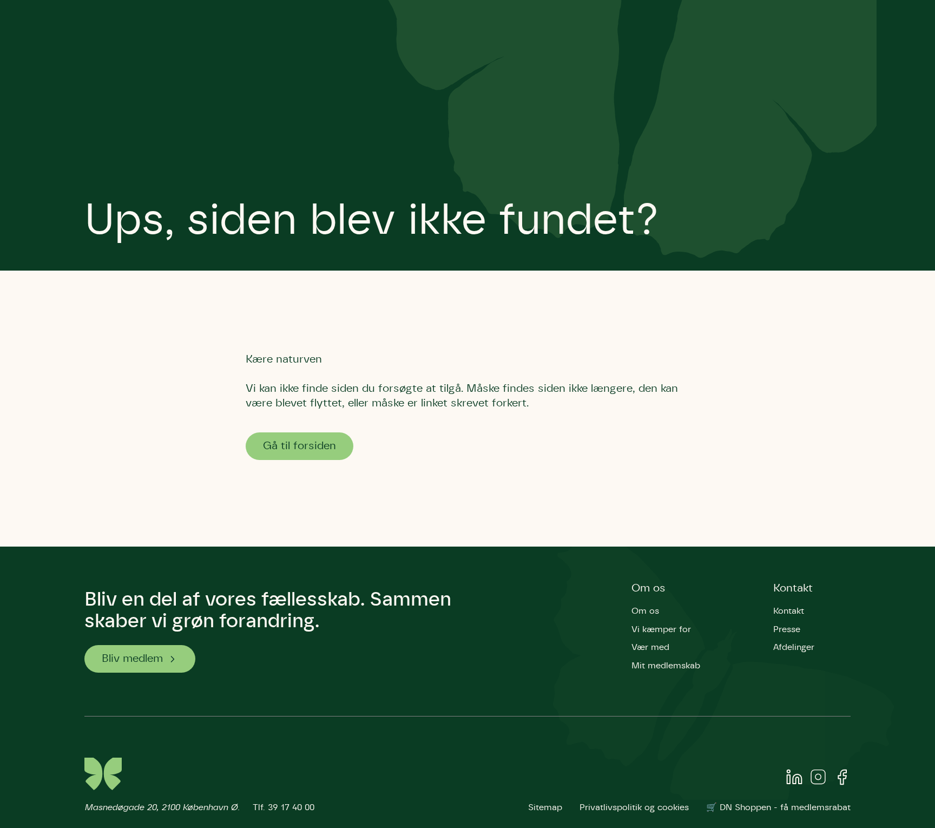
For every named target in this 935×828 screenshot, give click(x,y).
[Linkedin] (794, 779)
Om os (648, 588)
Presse (786, 629)
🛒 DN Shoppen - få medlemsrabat (778, 807)
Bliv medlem (132, 658)
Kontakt (793, 588)
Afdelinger (793, 647)
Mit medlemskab (665, 665)
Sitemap (545, 807)
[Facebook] (842, 779)
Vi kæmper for (661, 629)
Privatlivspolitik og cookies (634, 807)
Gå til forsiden (299, 446)
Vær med (650, 647)
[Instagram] (818, 779)
